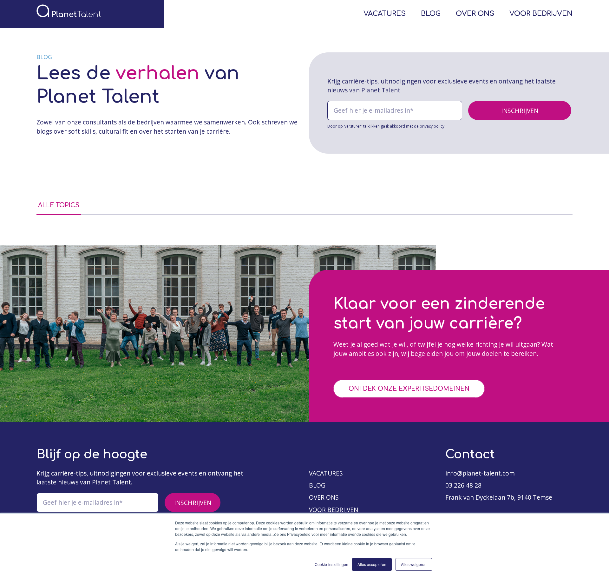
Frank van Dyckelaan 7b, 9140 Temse (498, 497)
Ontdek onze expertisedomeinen (409, 388)
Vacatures (384, 13)
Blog (431, 13)
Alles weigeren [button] (414, 564)
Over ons (475, 13)
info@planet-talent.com (480, 473)
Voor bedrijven (541, 13)
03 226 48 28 (463, 485)
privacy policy (432, 126)
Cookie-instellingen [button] (331, 564)
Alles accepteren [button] (371, 564)
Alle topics (58, 205)
